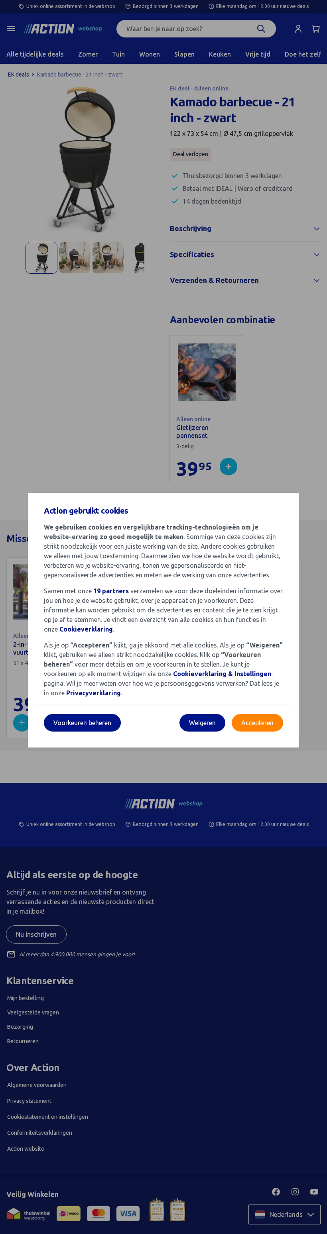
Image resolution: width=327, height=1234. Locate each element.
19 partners (111, 590)
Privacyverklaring (93, 692)
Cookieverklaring (86, 629)
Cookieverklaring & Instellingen (222, 673)
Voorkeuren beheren (82, 722)
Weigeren (202, 722)
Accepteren (257, 722)
